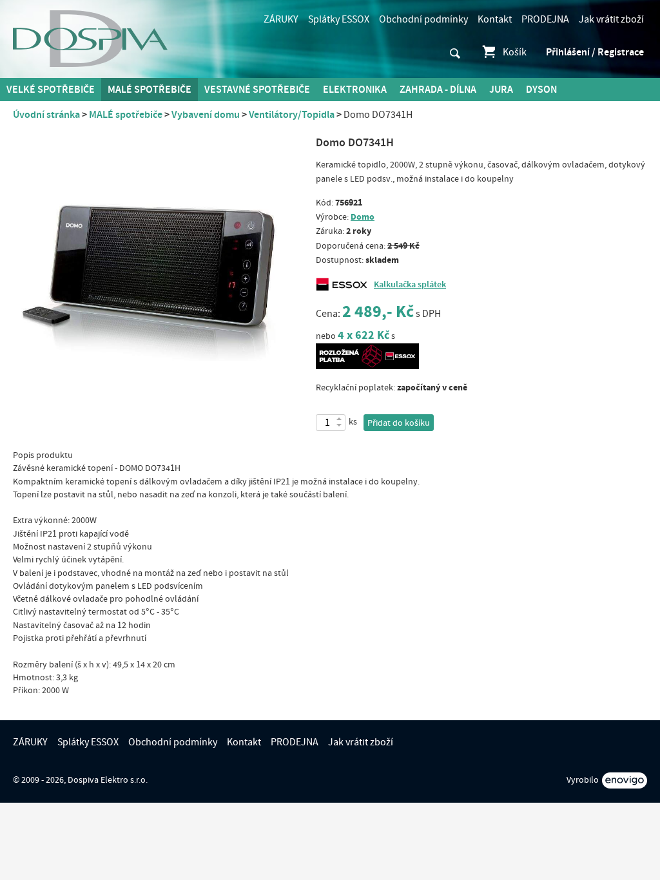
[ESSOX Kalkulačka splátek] (345, 285)
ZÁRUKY (281, 19)
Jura (501, 89)
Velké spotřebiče (50, 89)
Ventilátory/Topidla (292, 114)
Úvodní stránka (46, 114)
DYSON (541, 89)
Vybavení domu (205, 114)
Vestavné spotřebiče (257, 89)
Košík (515, 52)
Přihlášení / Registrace (595, 52)
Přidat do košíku (398, 423)
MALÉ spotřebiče (149, 89)
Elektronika (355, 89)
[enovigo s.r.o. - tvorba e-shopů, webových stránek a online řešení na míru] (624, 780)
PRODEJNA (545, 19)
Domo (362, 216)
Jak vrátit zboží (611, 19)
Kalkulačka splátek (410, 285)
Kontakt (495, 19)
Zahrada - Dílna (438, 89)
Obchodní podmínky (423, 19)
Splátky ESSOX (338, 19)
